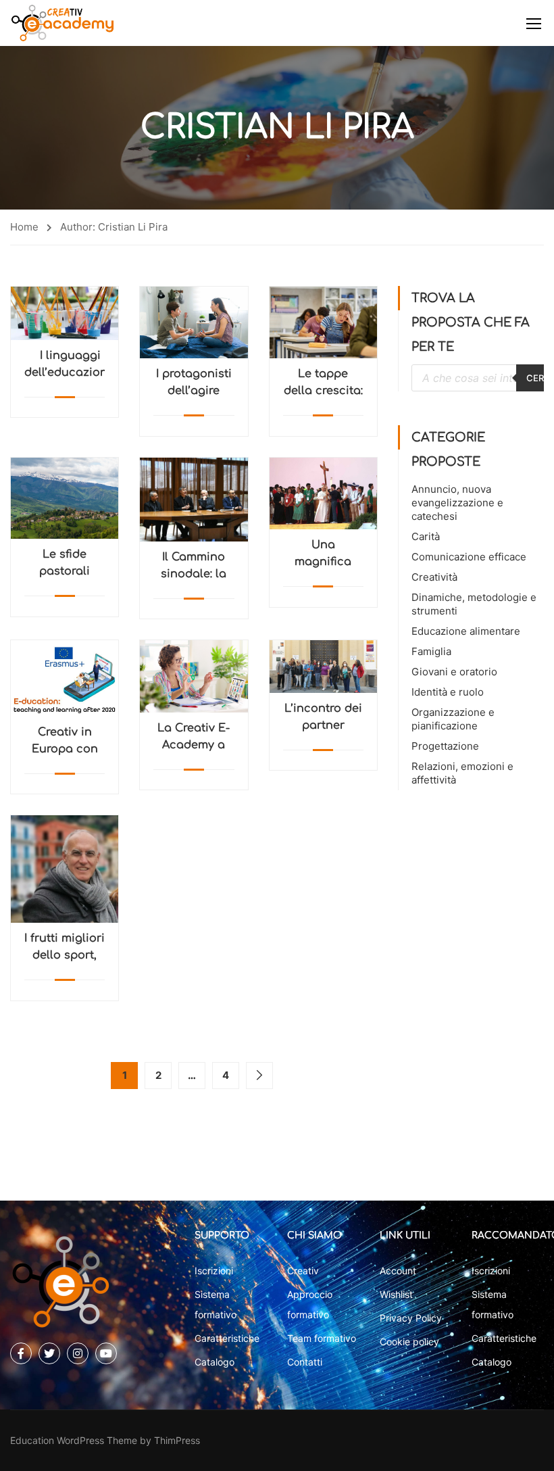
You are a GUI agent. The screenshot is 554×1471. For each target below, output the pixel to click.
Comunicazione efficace (468, 556)
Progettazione (445, 746)
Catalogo (214, 1362)
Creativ (303, 1270)
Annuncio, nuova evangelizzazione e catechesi (457, 503)
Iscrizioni (214, 1270)
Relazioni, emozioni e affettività (462, 773)
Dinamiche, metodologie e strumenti (473, 604)
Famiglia (431, 651)
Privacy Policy (411, 1318)
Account (398, 1270)
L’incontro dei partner (323, 716)
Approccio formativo (309, 1304)
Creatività (434, 577)
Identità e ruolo (447, 691)
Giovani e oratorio (454, 671)
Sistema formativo (215, 1304)
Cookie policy (409, 1341)
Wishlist (396, 1294)
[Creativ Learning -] (62, 23)
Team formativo (321, 1338)
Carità (425, 536)
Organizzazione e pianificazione (453, 719)
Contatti (304, 1362)
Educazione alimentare (465, 631)
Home (24, 226)
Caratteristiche (227, 1338)
